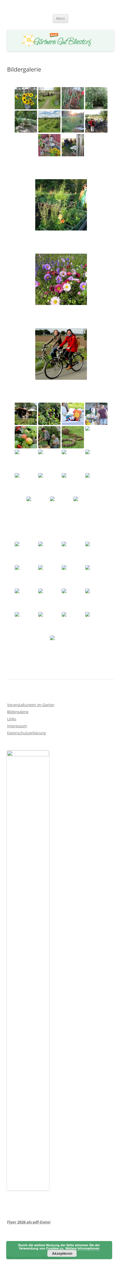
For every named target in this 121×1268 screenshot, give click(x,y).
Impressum (17, 725)
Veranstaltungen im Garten (30, 704)
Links (11, 718)
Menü (60, 18)
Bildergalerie (17, 711)
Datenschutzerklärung (26, 732)
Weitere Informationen (82, 1248)
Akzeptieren (62, 1253)
